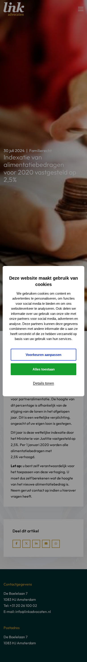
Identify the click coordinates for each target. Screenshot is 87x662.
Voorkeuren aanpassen (43, 355)
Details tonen (43, 383)
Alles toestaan (44, 369)
